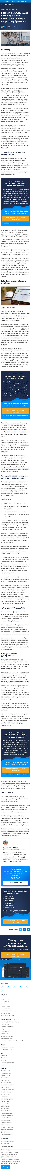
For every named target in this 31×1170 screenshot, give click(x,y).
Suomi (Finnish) (5, 1110)
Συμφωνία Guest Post (7, 1038)
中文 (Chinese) (5, 1096)
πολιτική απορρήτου (13, 1161)
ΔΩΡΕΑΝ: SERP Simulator (8, 1015)
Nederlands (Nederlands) (7, 1085)
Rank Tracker (4, 997)
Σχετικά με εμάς (5, 1143)
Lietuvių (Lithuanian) (6, 1118)
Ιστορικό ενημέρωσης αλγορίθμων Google (12, 1040)
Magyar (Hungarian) (6, 1113)
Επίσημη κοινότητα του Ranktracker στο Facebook (14, 986)
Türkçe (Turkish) (5, 1094)
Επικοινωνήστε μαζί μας (7, 1141)
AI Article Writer (5, 1013)
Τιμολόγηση (4, 1060)
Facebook (2, 986)
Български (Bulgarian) (7, 1099)
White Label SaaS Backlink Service (10, 1022)
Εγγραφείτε (4, 1058)
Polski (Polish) (5, 1087)
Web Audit (4, 1004)
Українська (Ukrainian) (7, 1129)
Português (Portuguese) (7, 1089)
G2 (2, 990)
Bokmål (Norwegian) (6, 1134)
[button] (29, 4)
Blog (2, 1029)
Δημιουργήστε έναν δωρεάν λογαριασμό (15, 218)
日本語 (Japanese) (6, 1082)
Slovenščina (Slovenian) (7, 1127)
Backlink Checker (5, 1006)
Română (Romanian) (6, 1122)
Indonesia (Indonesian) (7, 1115)
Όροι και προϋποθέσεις (7, 1047)
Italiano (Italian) (5, 1080)
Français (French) (5, 1078)
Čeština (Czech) (5, 1101)
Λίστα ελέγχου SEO (6, 1011)
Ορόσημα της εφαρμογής (7, 1062)
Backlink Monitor (5, 1008)
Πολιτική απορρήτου (6, 1049)
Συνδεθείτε (6, 223)
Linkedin (26, 986)
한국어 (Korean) (5, 1132)
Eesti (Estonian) (5, 1108)
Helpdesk (3, 1065)
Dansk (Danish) (5, 1103)
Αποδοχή (5, 1167)
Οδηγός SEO (4, 1033)
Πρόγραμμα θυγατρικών (7, 1026)
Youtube (8, 986)
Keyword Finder (5, 999)
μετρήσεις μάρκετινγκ (9, 660)
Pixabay (12, 307)
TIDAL (23, 329)
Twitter (20, 986)
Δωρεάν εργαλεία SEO (7, 1036)
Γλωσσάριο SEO (5, 1031)
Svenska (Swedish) (6, 1092)
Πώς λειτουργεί (5, 1024)
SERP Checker (5, 1001)
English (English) (5, 1070)
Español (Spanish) (5, 1075)
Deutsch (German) (6, 1073)
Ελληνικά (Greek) (5, 1106)
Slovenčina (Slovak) (6, 1125)
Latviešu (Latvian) (5, 1120)
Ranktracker (7, 5)
